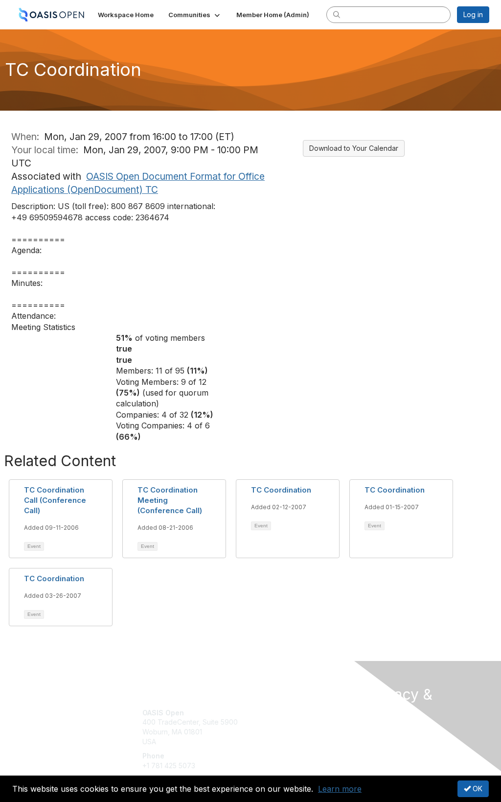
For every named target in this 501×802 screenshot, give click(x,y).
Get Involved (275, 712)
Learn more (340, 789)
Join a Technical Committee (298, 741)
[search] (336, 14)
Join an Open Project (288, 727)
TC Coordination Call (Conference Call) (55, 500)
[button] (195, 14)
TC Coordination (281, 490)
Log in (473, 14)
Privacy (379, 739)
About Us (381, 730)
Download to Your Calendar (353, 148)
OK (476, 788)
